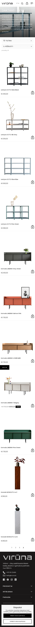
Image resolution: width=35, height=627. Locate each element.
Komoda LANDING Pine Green (17, 432)
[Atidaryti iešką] (22, 3)
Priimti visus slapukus (17, 616)
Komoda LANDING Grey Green (17, 253)
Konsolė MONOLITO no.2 (17, 477)
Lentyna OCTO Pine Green (17, 208)
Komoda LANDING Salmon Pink (17, 298)
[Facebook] (4, 580)
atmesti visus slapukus (17, 621)
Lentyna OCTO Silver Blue (17, 164)
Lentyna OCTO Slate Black (17, 74)
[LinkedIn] (16, 580)
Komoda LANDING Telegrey (17, 387)
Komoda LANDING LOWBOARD (17, 342)
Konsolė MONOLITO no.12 (17, 521)
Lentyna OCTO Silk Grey (17, 119)
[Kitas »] (23, 548)
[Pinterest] (8, 580)
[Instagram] (12, 580)
